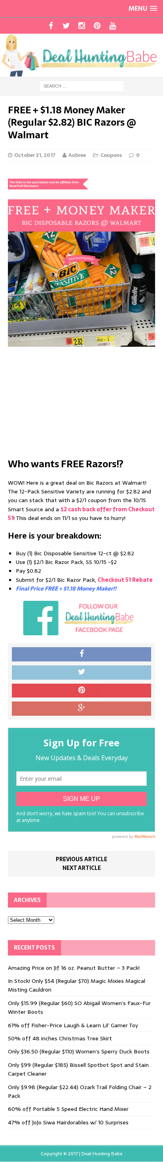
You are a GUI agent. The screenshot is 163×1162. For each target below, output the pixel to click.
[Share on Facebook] (81, 654)
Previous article (81, 859)
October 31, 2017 (34, 155)
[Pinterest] (97, 26)
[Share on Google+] (81, 708)
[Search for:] (81, 85)
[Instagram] (82, 26)
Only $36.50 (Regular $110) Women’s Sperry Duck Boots (79, 1051)
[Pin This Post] (81, 691)
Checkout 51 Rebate (125, 579)
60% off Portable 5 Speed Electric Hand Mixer (68, 1109)
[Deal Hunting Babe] (81, 55)
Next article (82, 868)
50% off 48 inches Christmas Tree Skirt (60, 1038)
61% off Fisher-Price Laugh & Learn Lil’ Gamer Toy (73, 1025)
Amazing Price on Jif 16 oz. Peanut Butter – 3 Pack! (74, 967)
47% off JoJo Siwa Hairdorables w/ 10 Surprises (68, 1122)
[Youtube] (112, 26)
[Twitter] (66, 26)
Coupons (111, 155)
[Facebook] (51, 26)
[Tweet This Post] (81, 672)
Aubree (77, 155)
